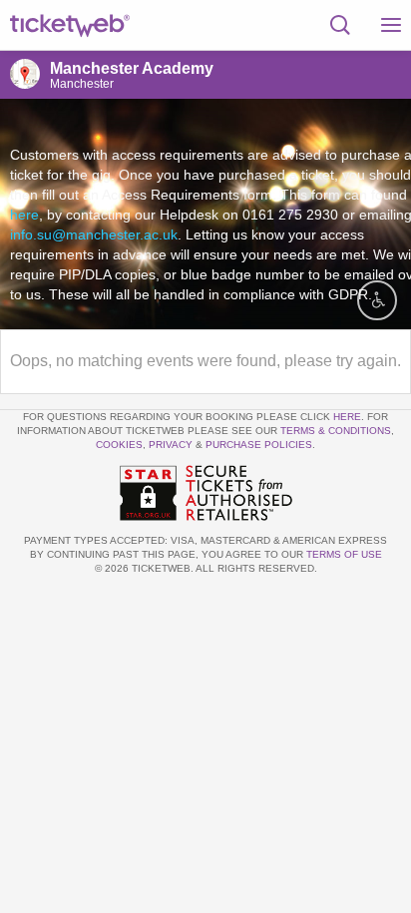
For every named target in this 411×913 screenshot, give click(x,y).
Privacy (171, 444)
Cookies (119, 444)
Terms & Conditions (335, 430)
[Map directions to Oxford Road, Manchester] (25, 74)
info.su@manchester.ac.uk (94, 234)
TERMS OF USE (344, 554)
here (24, 215)
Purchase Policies (259, 444)
